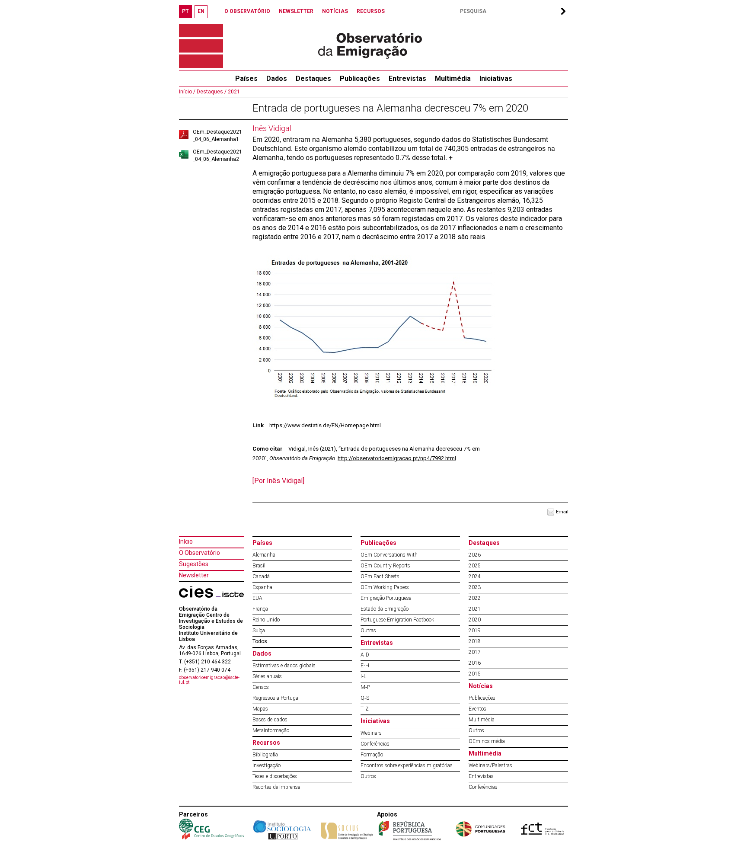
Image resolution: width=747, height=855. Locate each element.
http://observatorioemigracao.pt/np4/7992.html (397, 458)
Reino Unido (266, 620)
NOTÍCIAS (335, 11)
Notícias (481, 685)
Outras (368, 631)
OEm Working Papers (385, 587)
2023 (475, 587)
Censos (260, 687)
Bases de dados (269, 720)
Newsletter (194, 575)
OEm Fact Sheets (380, 576)
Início (186, 541)
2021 (233, 92)
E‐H (365, 666)
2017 (475, 652)
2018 (475, 641)
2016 (475, 663)
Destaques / (211, 92)
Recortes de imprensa (276, 787)
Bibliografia (265, 755)
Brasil (258, 566)
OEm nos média (487, 741)
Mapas (260, 709)
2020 (475, 620)
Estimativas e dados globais (284, 666)
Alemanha (263, 555)
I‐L (363, 676)
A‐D (365, 655)
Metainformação (270, 730)
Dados (276, 78)
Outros (368, 776)
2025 (475, 566)
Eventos (477, 709)
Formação (372, 755)
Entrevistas (407, 78)
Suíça (258, 631)
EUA (257, 598)
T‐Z (365, 709)
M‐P (365, 687)
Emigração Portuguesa (386, 598)
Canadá (261, 576)
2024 (475, 576)
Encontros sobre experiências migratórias (407, 765)
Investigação (266, 765)
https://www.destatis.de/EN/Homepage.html (325, 425)
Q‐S (365, 698)
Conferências (375, 744)
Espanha (262, 587)
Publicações (360, 78)
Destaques (313, 78)
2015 (475, 674)
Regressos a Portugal (276, 698)
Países (262, 542)
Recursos (266, 742)
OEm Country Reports (385, 566)
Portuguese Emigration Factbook (397, 620)
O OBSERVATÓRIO (247, 11)
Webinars (371, 733)
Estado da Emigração (385, 609)
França (260, 609)
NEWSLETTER (296, 11)
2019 (475, 631)
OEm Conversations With (389, 555)
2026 (475, 555)
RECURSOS (371, 11)
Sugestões (193, 563)
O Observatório (199, 552)
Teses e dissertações (274, 776)
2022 (475, 598)
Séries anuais (267, 676)
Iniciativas (495, 78)
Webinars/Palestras (490, 765)
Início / (187, 92)
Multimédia (453, 78)
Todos (259, 641)
